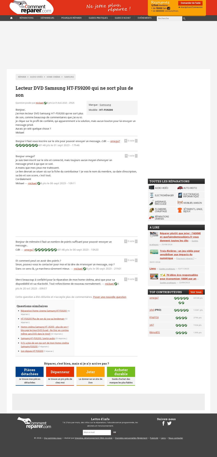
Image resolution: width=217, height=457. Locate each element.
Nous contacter (176, 438)
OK (114, 432)
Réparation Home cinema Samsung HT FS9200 (44, 311)
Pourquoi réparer (71, 18)
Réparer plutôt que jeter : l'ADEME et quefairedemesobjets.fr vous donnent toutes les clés (180, 237)
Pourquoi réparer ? (185, 258)
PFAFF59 (154, 317)
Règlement (142, 438)
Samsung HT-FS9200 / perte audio (38, 338)
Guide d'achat (123, 18)
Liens (153, 268)
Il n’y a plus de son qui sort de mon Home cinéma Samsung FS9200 (45, 344)
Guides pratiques (98, 18)
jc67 (152, 324)
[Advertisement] (108, 45)
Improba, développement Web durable (93, 438)
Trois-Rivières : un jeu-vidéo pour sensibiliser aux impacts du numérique (180, 254)
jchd (152, 309)
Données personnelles (126, 438)
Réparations (27, 18)
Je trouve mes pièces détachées (29, 380)
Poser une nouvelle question (109, 297)
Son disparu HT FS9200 (32, 351)
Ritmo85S (155, 332)
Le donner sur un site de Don (90, 380)
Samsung (105, 104)
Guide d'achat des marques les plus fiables (121, 380)
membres (159, 5)
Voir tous (196, 292)
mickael (40, 103)
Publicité (154, 438)
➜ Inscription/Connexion (190, 7)
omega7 (115, 141)
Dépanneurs (47, 18)
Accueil (32, 7)
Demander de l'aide (190, 3)
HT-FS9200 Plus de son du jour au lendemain (42, 319)
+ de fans (159, 8)
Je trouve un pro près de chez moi (60, 380)
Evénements (145, 18)
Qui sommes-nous (53, 438)
